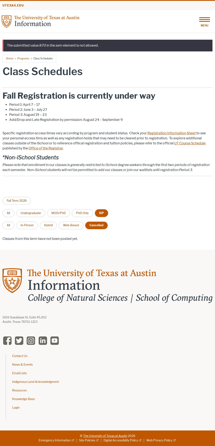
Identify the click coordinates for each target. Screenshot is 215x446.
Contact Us (19, 356)
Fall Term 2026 (17, 201)
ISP (101, 213)
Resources (19, 390)
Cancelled (96, 225)
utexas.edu (13, 5)
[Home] (40, 21)
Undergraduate (31, 213)
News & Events (22, 364)
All (8, 213)
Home (9, 58)
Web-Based (71, 225)
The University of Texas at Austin (105, 436)
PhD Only (82, 213)
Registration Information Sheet (171, 133)
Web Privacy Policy (159, 440)
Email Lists (19, 373)
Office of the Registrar (46, 148)
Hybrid (48, 225)
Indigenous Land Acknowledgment (35, 382)
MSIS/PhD (58, 213)
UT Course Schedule (190, 143)
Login (16, 407)
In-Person (27, 225)
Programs (23, 58)
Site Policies (87, 440)
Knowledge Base (23, 399)
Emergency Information (55, 440)
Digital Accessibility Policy (121, 440)
